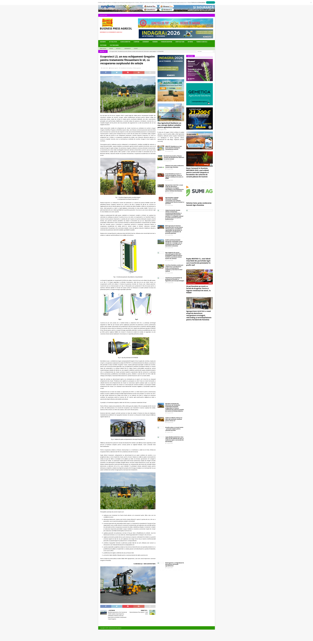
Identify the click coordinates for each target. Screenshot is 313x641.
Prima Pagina (103, 48)
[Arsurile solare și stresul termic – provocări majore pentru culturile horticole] (161, 429)
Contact (136, 48)
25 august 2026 (168, 161)
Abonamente (128, 48)
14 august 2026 (169, 205)
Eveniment (146, 42)
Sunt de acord (210, 2)
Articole (118, 48)
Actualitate (113, 42)
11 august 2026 (169, 273)
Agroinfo (103, 42)
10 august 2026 (169, 282)
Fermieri (155, 42)
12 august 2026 (169, 247)
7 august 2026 (169, 432)
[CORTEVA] (199, 80)
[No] (311, 2)
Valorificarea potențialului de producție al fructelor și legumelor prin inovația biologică (174, 279)
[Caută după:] (205, 51)
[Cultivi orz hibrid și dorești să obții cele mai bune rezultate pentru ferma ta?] (161, 419)
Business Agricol (114, 68)
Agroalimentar (125, 42)
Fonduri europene (166, 42)
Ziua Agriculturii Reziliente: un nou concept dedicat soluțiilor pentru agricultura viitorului (169, 125)
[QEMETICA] (199, 104)
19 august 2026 (169, 169)
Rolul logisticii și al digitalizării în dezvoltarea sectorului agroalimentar (174, 564)
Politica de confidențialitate (198, 2)
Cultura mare (114, 45)
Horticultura (179, 42)
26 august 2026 (162, 129)
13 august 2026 (169, 221)
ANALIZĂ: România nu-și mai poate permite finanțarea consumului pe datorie (173, 148)
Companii (136, 42)
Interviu (190, 42)
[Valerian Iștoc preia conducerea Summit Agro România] (161, 167)
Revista (111, 48)
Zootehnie (103, 45)
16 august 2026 (169, 180)
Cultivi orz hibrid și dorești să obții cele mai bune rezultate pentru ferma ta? (173, 419)
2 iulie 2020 (105, 68)
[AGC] (199, 129)
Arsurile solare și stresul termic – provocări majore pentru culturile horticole (174, 429)
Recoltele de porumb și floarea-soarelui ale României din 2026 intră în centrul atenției (174, 157)
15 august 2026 (169, 193)
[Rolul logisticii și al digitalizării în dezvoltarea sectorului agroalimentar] (161, 564)
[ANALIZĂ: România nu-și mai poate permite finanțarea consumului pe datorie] (161, 148)
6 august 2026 (169, 567)
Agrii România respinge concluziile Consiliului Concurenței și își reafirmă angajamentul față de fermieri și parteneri (174, 200)
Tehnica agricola (201, 42)
